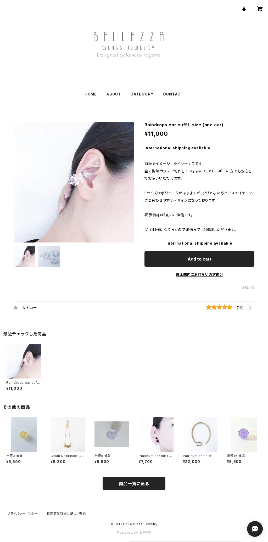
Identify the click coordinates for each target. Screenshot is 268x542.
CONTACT (173, 94)
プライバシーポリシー (22, 514)
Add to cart (199, 259)
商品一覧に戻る (134, 483)
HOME (91, 94)
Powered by (128, 532)
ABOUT (113, 94)
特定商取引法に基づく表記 (66, 514)
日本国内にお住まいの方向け (199, 274)
